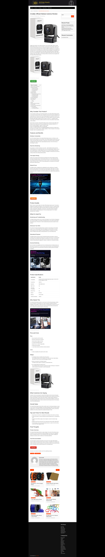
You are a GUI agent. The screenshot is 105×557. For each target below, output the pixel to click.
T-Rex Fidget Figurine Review (36, 499)
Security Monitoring (35, 96)
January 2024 (63, 529)
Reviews (62, 550)
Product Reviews (63, 549)
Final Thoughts (34, 106)
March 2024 (62, 527)
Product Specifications (34, 97)
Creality (33, 453)
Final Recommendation (36, 108)
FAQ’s (32, 102)
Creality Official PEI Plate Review (52, 483)
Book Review (63, 537)
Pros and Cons (33, 99)
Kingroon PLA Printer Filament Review (67, 29)
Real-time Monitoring (35, 89)
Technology (62, 551)
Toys (61, 552)
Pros (33, 100)
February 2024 (63, 528)
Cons (33, 101)
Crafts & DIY (62, 540)
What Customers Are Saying (35, 103)
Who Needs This (33, 98)
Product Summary (35, 107)
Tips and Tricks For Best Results (35, 105)
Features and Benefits (34, 87)
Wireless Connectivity (35, 88)
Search (63, 14)
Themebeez (37, 555)
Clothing (62, 538)
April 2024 (62, 526)
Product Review (33, 513)
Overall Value (33, 104)
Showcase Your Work (35, 94)
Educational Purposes (35, 95)
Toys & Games (63, 553)
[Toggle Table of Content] (40, 85)
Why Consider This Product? (35, 86)
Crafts (62, 539)
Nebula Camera (38, 453)
